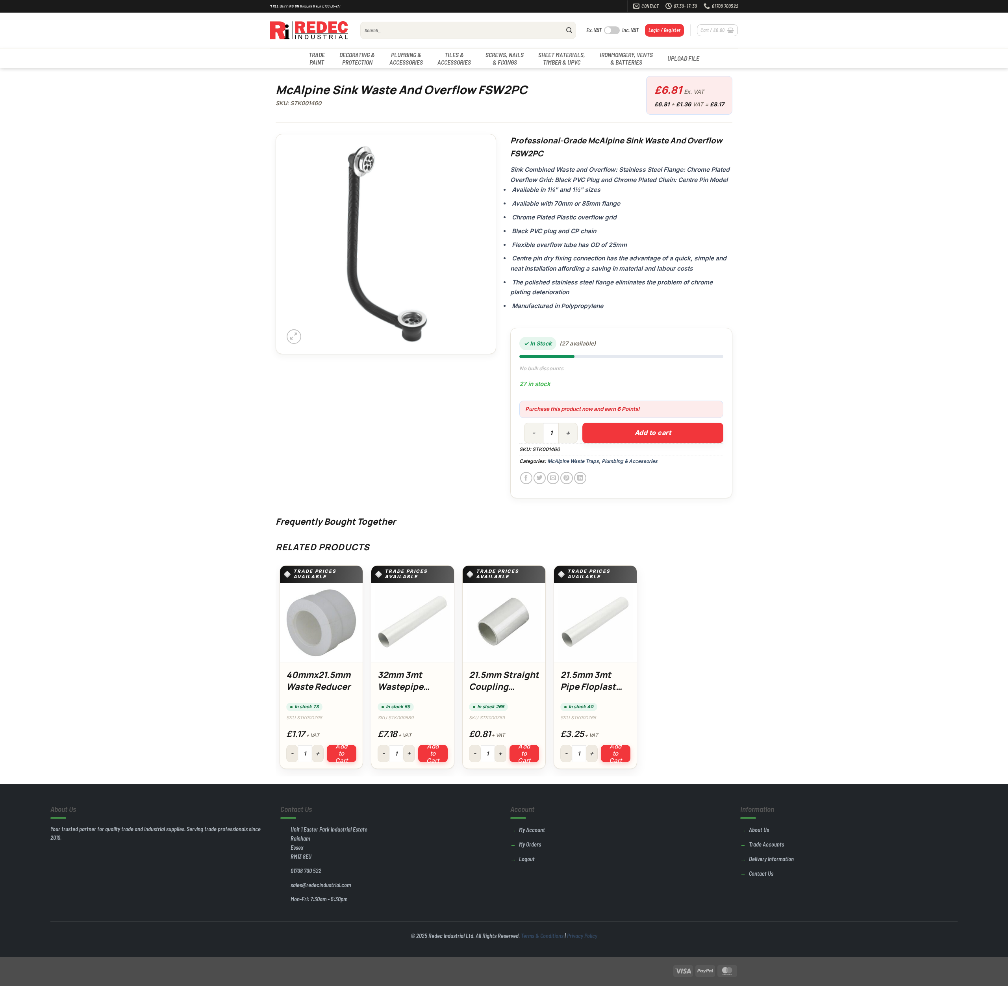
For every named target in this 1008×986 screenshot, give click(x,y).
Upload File (683, 58)
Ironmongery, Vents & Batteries (626, 58)
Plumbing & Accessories (406, 58)
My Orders (530, 844)
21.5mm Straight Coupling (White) (504, 686)
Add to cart (653, 432)
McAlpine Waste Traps (573, 461)
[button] (664, 30)
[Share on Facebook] (526, 478)
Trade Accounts (766, 844)
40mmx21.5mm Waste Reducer (318, 681)
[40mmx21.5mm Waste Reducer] (321, 622)
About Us (759, 829)
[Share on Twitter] (540, 478)
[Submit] (569, 30)
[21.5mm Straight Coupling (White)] (504, 622)
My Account (532, 829)
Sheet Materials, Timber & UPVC (561, 58)
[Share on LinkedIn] (580, 478)
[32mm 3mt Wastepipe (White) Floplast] (413, 622)
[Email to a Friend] (553, 478)
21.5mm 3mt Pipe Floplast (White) (588, 686)
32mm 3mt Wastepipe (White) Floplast (412, 686)
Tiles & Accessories (454, 58)
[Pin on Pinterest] (566, 478)
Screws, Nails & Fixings (504, 58)
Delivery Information (771, 859)
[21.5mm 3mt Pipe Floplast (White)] (595, 622)
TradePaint (317, 58)
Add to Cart (341, 753)
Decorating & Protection (357, 58)
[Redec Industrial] (309, 30)
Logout (527, 859)
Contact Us (761, 873)
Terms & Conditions (542, 935)
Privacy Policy (582, 935)
